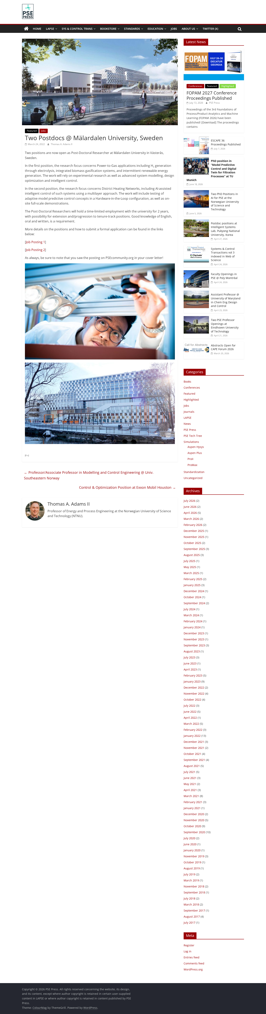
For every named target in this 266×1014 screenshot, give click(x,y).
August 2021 (192, 766)
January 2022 (192, 736)
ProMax (192, 465)
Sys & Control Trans (77, 29)
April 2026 (190, 513)
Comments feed (194, 963)
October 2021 (192, 754)
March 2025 (191, 573)
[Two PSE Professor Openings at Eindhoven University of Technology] (196, 318)
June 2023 (190, 663)
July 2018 (189, 898)
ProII (190, 459)
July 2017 (189, 922)
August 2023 (192, 651)
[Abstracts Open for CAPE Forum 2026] (196, 343)
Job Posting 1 (35, 242)
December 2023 (194, 633)
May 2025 (190, 567)
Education (155, 29)
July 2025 (189, 561)
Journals (189, 411)
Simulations (191, 442)
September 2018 (194, 892)
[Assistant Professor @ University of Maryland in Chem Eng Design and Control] (196, 293)
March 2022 (191, 724)
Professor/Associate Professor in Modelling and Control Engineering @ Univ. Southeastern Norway (88, 475)
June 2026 (190, 507)
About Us (188, 29)
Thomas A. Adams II (61, 144)
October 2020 (192, 826)
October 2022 (192, 699)
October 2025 (192, 543)
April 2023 (190, 669)
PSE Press (214, 102)
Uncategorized (193, 478)
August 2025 (192, 555)
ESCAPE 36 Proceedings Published (226, 142)
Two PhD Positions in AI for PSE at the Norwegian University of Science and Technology (225, 201)
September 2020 (194, 832)
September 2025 (194, 549)
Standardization (194, 472)
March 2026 (191, 519)
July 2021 (189, 772)
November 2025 (194, 537)
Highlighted (227, 86)
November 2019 (194, 856)
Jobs (174, 29)
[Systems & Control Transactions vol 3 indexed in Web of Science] (196, 247)
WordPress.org (193, 969)
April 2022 (190, 717)
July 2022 (189, 705)
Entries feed (191, 957)
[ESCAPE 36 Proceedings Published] (196, 139)
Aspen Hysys (196, 447)
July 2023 (189, 657)
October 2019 (192, 862)
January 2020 (192, 850)
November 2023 (194, 639)
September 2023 (194, 645)
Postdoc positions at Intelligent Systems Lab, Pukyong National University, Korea (225, 229)
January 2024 (192, 627)
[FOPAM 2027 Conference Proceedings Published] (214, 50)
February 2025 (193, 579)
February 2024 (193, 621)
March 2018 (191, 904)
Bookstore (108, 29)
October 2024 (192, 597)
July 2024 (189, 609)
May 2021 (190, 784)
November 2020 (194, 820)
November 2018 (194, 886)
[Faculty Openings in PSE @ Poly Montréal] (196, 272)
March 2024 (191, 615)
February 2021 (193, 802)
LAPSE (50, 29)
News (187, 424)
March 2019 (191, 880)
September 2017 (194, 910)
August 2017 (192, 916)
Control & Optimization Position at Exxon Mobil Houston (127, 487)
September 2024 (194, 603)
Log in (187, 951)
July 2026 (189, 501)
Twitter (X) (210, 29)
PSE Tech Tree (193, 436)
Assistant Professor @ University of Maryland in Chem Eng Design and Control (225, 300)
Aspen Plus (195, 453)
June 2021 (190, 778)
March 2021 (191, 796)
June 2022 (190, 711)
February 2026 (193, 525)
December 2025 (194, 531)
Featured (32, 130)
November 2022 (194, 693)
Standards (132, 29)
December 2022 (194, 687)
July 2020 (189, 838)
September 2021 (194, 760)
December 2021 (194, 742)
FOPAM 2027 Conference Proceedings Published (212, 95)
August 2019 (192, 868)
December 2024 (194, 591)
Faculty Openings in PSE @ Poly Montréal (224, 276)
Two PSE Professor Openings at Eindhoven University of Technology (225, 325)
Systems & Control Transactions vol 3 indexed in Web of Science (223, 254)
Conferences (195, 86)
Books (187, 381)
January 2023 (192, 681)
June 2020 (190, 844)
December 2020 (194, 814)
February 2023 (193, 675)
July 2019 (189, 874)
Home (37, 29)
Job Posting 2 (35, 250)
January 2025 (192, 585)
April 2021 (190, 790)
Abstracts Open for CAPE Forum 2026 (223, 347)
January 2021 (192, 808)
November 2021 (194, 748)
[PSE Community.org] (26, 29)
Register (189, 945)
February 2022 (193, 730)
